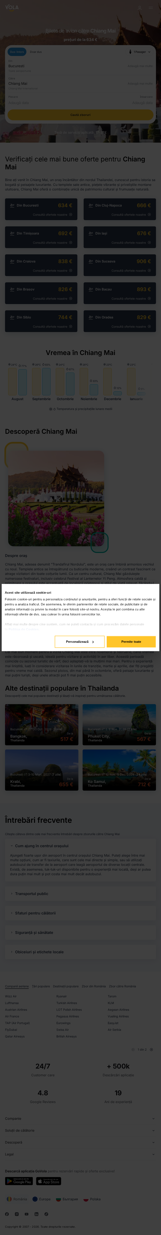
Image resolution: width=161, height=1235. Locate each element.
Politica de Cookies (24, 629)
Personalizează (77, 641)
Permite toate (131, 641)
